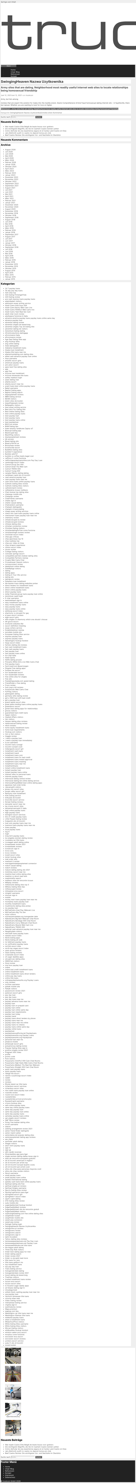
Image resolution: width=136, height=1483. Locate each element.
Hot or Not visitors (12, 734)
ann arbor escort (12, 365)
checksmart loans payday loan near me (21, 515)
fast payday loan (12, 651)
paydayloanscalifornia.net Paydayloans (20, 1033)
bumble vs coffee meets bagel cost (19, 456)
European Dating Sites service (17, 634)
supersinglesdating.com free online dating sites (24, 1213)
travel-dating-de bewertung (16, 1275)
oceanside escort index (14, 955)
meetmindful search (13, 878)
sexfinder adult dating (14, 1141)
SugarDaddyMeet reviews (15, 1207)
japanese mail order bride (15, 785)
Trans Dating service (13, 1269)
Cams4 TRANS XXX (13, 469)
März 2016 (9, 258)
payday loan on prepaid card (16, 1006)
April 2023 (9, 169)
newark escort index (13, 936)
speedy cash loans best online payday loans (23, 1182)
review (7, 1080)
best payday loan (12, 416)
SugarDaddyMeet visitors (15, 1211)
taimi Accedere (11, 1237)
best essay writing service (15, 407)
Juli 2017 (8, 239)
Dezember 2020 (11, 205)
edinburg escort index (14, 611)
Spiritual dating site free (14, 1184)
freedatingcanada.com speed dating (19, 681)
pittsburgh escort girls (14, 1044)
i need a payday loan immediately (18, 740)
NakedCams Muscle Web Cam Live (19, 925)
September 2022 (12, 183)
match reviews (11, 868)
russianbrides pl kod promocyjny (18, 1099)
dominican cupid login (14, 596)
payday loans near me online (16, 1023)
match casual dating (13, 866)
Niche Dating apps (12, 938)
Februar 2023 (10, 173)
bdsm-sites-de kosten (14, 401)
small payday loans (13, 1175)
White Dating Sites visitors (15, 1326)
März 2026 (9, 160)
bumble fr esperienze (13, 452)
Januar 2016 (10, 262)
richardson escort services (15, 1086)
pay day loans (10, 997)
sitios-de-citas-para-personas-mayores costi (23, 1169)
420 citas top (10, 293)
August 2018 (10, 220)
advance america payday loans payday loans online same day (30, 318)
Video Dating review (13, 1300)
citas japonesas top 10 (14, 539)
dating (7, 571)
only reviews (10, 982)
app (6, 369)
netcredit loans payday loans (16, 933)
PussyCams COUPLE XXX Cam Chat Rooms (22, 1061)
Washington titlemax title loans (17, 1315)
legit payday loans (12, 812)
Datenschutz (10, 1477)
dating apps (10, 573)
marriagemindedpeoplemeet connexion (21, 863)
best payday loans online (15, 420)
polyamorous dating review (16, 1046)
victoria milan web (12, 1298)
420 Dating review (12, 297)
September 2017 (11, 234)
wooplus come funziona (14, 1334)
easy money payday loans (15, 605)
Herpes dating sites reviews (16, 721)
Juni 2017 (9, 241)
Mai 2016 (8, 253)
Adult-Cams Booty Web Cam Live (18, 307)
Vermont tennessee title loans (17, 1296)
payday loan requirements (15, 1012)
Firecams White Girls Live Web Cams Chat (22, 662)
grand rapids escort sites (15, 702)
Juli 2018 (8, 222)
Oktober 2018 (10, 215)
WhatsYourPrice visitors (14, 1322)
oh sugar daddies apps (14, 957)
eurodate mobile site (13, 632)
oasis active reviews (13, 950)
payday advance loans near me (17, 1001)
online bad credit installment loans (19, 969)
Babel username (11, 388)
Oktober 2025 (10, 166)
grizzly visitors (11, 711)
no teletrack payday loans (15, 942)
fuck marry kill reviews (14, 687)
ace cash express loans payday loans (20, 299)
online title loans (11, 978)
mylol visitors (10, 914)
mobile (8, 897)
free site (8, 679)
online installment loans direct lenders (20, 974)
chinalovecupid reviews (14, 522)
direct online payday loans (15, 590)
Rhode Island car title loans (16, 1084)
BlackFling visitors (12, 435)
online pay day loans (13, 976)
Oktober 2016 (10, 245)
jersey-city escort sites (14, 789)
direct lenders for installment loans (19, 585)
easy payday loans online (15, 609)
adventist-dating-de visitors (16, 329)
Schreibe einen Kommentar (51, 113)
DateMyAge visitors (13, 568)
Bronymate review (12, 445)
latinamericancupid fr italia (15, 808)
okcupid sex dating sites (15, 959)
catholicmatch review (13, 488)
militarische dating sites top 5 (17, 885)
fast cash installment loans (15, 647)
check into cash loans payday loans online (22, 513)
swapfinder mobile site (14, 1218)
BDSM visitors (10, 399)
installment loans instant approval (18, 759)
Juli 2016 (8, 249)
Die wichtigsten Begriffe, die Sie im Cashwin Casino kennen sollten (32, 129)
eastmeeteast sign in (13, 600)
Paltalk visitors (11, 989)
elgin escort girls (12, 617)
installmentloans (11, 766)
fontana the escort (12, 670)
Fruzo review (10, 685)
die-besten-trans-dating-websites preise (21, 583)
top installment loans (13, 1264)
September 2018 (11, 217)
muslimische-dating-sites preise (18, 906)
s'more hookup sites (13, 1103)
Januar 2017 (10, 243)
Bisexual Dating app (13, 431)
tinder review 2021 (12, 1256)
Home (13, 70)
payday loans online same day (17, 1027)
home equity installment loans (17, 728)
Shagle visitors (11, 1143)
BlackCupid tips (11, 433)
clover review (10, 549)
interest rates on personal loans (17, 774)
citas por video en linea (14, 543)
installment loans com (14, 755)
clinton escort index (13, 547)
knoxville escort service (14, 800)
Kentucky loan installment (15, 793)
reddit (7, 1078)
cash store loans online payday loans (20, 481)
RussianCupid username (14, 1101)
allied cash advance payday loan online (21, 356)
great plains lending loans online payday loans (23, 704)
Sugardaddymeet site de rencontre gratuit (22, 1209)
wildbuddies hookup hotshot (16, 1330)
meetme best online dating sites (18, 874)
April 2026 (9, 158)
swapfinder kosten (12, 1216)
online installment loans (14, 972)
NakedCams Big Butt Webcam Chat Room (22, 919)
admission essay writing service (18, 303)
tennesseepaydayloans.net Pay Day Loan (21, 1241)
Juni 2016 (9, 251)
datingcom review (12, 579)
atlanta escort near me (14, 384)
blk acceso (9, 439)
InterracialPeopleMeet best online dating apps (23, 783)
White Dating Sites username (16, 1324)
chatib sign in (10, 501)
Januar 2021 (10, 203)
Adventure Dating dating (15, 331)
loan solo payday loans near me (18, 823)
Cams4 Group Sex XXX (14, 464)
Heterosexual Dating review (16, 723)
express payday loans (14, 638)
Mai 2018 (8, 224)
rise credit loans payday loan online (19, 1090)
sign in (7, 1148)
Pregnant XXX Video (13, 1052)
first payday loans (12, 664)
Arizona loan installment (14, 373)
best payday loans (12, 418)
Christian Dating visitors (14, 528)
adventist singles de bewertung (17, 324)
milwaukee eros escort (14, 891)
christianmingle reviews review (17, 532)
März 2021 (9, 198)
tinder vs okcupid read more (16, 1258)
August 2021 (10, 188)
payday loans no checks (15, 1025)
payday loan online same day (17, 1010)
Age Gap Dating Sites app (15, 339)
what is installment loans (15, 1320)
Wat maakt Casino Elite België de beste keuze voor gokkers (29, 127)
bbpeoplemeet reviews (14, 394)
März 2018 (9, 228)
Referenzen (15, 74)
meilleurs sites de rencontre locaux (19, 880)
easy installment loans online (16, 602)
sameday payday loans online (17, 1116)
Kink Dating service (13, 795)
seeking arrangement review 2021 (18, 1129)
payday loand (10, 1016)
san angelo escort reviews (15, 1118)
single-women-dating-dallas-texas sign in (21, 1156)
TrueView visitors (12, 1277)
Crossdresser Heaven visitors (17, 562)
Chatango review (12, 496)
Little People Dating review (16, 819)
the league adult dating (14, 1247)
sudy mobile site (11, 1203)
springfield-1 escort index (15, 1197)
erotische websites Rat (14, 624)
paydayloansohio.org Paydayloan (18, 1037)
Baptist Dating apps (13, 390)
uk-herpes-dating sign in (15, 1288)
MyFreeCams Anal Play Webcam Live (20, 910)
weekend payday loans (14, 1317)
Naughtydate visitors (13, 931)
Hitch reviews (10, 725)
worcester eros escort (14, 1337)
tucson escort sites (13, 1283)
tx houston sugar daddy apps (17, 1286)
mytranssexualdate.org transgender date (21, 916)
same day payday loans (14, 1114)
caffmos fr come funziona (15, 458)
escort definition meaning (15, 626)
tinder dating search (13, 1254)
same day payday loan (14, 1110)
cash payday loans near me (16, 479)
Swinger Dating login (13, 1224)
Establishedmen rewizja (14, 630)
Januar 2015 (10, 279)
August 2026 (10, 150)
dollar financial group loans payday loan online (24, 594)
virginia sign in (11, 1305)
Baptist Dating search (13, 392)
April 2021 (9, 196)
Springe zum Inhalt (8, 2)
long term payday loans (14, 836)
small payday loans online (15, 1177)
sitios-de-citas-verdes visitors (17, 1171)
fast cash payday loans (14, 649)
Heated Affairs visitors (14, 717)
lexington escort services (15, 815)
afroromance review (13, 337)
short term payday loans (15, 1146)
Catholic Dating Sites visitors (16, 486)
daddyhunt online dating (15, 566)
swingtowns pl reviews (14, 1228)
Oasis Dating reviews (13, 953)
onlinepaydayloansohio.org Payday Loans (22, 980)
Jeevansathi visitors (13, 787)
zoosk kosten (10, 1345)
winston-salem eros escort (16, 1332)
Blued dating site (12, 441)
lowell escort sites (12, 855)
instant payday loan (13, 770)
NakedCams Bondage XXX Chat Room (20, 921)
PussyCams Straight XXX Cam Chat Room (22, 1067)
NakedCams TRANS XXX (15, 927)
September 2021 (11, 186)
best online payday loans (15, 414)
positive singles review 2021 (16, 1050)
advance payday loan (13, 320)
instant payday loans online (16, 772)
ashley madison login (13, 378)
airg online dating (12, 344)
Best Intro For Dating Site (15, 409)
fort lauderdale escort (14, 672)
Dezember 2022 (11, 177)
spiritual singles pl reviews (15, 1186)
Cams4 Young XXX (12, 471)
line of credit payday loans (16, 817)
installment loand (12, 753)
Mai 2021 (8, 194)
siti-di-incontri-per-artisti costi (17, 1167)
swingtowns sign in (12, 1235)
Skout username (11, 1173)
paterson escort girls (13, 993)
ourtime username (12, 984)
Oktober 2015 (10, 268)
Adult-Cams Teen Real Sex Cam (18, 312)
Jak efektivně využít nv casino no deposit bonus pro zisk (28, 133)
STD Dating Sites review (15, 1201)
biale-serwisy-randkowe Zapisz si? (19, 428)
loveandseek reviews (13, 846)
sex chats (9, 1139)
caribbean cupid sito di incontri (17, 475)
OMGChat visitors (12, 961)
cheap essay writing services (16, 511)
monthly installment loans (15, 904)
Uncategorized (11, 1290)
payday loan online (12, 1008)
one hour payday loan (14, 965)
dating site (9, 577)
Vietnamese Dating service (16, 1303)
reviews (8, 1082)
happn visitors (10, 715)
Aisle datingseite (11, 346)
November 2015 (11, 266)
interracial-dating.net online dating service (22, 781)
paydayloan (9, 1031)
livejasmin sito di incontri (15, 821)
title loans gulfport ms (14, 1262)
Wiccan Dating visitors (14, 1328)
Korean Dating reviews (14, 802)
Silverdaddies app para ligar (16, 1154)
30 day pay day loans (14, 291)
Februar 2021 (10, 200)
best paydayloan (11, 422)
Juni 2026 (9, 154)
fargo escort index (12, 643)
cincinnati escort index (14, 535)
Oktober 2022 (10, 181)
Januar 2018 (10, 232)
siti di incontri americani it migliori (18, 1160)
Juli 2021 (8, 190)
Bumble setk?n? (11, 454)
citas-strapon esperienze (15, 545)
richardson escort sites (14, 1088)
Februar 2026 (10, 162)
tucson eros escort (12, 1281)
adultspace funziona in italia (16, 316)
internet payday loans (14, 776)
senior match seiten (13, 1133)
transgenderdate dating (14, 1271)
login (7, 834)
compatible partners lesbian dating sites (21, 556)
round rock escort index (15, 1095)
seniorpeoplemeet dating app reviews (20, 1137)
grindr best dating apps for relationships (21, 708)
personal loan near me (14, 1039)
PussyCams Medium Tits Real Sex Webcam (22, 1065)
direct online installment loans (17, 588)
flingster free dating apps (15, 668)
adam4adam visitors (13, 301)
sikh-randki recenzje (13, 1152)
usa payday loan (11, 1294)
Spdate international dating (16, 1180)
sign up (8, 1150)
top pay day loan (12, 1267)
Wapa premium (11, 1309)
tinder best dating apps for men (18, 1252)
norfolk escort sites (13, 946)
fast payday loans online (15, 653)
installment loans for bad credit (17, 757)
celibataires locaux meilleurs (16, 490)
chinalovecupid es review (15, 520)
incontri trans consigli (13, 745)
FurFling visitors (11, 692)
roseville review (11, 1093)
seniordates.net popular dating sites (19, 1135)
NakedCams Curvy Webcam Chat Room (21, 923)
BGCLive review (11, 424)
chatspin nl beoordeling (14, 509)
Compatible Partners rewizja (16, 558)
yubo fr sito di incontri (14, 1343)
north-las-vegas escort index (17, 948)
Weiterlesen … (59, 109)
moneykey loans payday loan (17, 902)
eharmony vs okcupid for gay (17, 613)
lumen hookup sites (13, 857)
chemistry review (12, 518)
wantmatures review (13, 1307)
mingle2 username (12, 893)
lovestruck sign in (12, 849)
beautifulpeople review (14, 403)
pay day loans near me (14, 999)
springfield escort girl (13, 1194)
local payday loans (12, 829)
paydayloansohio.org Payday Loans (19, 1035)
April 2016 (9, 256)
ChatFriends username (14, 498)
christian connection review (16, 526)
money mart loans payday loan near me (21, 899)
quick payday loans (13, 1071)
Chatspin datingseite (13, 507)
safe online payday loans (15, 1105)
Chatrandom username (14, 505)
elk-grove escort (11, 622)
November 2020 (11, 207)
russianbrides (10, 1097)
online (7, 967)
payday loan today (12, 1014)
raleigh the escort (12, 1073)
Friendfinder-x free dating (15, 683)
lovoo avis (9, 851)
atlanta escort (10, 382)
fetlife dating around (13, 660)
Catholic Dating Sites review (16, 484)
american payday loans (14, 363)
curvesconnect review (14, 564)
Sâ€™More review (12, 1120)
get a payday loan (12, 700)
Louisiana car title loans (14, 840)
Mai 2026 (9, 156)
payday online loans (13, 1029)
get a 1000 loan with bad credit (17, 698)
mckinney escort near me (15, 872)
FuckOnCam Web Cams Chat (16, 689)
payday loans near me (14, 1020)
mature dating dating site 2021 (17, 870)
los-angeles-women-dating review (19, 838)
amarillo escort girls (13, 361)
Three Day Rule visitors (14, 1250)
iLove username (11, 742)
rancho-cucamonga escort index (18, 1076)
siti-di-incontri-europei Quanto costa (20, 1165)
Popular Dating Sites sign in (16, 1048)
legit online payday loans (15, 810)
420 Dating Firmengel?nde (15, 295)
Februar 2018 (10, 230)
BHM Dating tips (11, 426)
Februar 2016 (10, 260)
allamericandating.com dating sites (19, 354)
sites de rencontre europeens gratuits (20, 1158)
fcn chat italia (10, 655)
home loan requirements (15, 730)
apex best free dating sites (16, 367)
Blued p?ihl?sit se (12, 443)
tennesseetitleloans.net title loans (18, 1245)
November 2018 (11, 213)
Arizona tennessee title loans (16, 375)
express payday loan (13, 636)
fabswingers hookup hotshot (16, 641)
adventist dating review (14, 322)
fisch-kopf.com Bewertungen (16, 666)
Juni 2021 (9, 192)
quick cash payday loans (15, 1069)
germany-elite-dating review (16, 696)
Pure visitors (10, 1059)
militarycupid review (13, 889)
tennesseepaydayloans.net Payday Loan (21, 1243)
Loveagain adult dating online (17, 842)
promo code (10, 1056)
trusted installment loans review (18, 1279)
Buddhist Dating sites (13, 450)
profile (7, 1054)
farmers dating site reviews (16, 645)
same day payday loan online (17, 1112)
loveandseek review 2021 (15, 844)
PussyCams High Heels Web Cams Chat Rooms (24, 1063)
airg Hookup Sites (12, 341)
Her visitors (9, 719)
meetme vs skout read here (16, 876)
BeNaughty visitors (12, 405)
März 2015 (9, 275)
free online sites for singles (16, 677)
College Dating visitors (14, 551)
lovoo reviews (10, 853)
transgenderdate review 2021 (17, 1273)
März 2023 (9, 171)
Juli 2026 (9, 152)
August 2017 (10, 237)
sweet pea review (12, 1222)
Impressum (9, 1475)
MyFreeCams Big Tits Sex (15, 912)
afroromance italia (12, 335)
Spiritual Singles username (15, 1188)
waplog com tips (12, 1311)
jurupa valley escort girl (14, 791)
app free (8, 371)
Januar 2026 (10, 164)
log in (7, 832)
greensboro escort (12, 706)
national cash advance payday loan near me (22, 929)
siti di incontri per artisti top (16, 1163)
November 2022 (11, 179)
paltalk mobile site (12, 986)
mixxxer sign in (11, 895)
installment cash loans (14, 751)
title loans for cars (12, 1260)
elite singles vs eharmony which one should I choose (26, 619)
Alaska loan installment (14, 350)
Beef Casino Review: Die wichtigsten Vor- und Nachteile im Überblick (33, 135)
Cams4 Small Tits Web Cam (16, 467)
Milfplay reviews (11, 882)
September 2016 (11, 247)
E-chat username (12, 598)
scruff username (11, 1124)
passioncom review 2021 (15, 991)
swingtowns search (13, 1233)
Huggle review (11, 736)
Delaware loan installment (15, 581)
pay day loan (10, 995)
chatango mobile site (13, 494)
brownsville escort (12, 448)
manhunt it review (12, 861)
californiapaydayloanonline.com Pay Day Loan (23, 460)
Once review (10, 963)
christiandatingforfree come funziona (20, 530)
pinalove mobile (11, 1042)
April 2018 (9, 226)
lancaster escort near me (15, 804)
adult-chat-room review (14, 314)
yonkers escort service (14, 1341)
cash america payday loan (15, 477)
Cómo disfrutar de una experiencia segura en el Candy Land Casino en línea (35, 131)
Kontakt (14, 76)
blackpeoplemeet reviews (15, 437)
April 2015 (9, 273)
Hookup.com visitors (13, 732)
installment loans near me (15, 764)
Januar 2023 (10, 175)
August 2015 (10, 270)
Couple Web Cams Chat (14, 560)
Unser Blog (15, 72)
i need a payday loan (13, 738)
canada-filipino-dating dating (17, 473)
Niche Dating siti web (13, 940)
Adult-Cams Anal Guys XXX (16, 305)
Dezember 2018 (11, 211)
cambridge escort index (14, 462)
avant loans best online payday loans (20, 386)
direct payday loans (13, 592)
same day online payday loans (17, 1107)
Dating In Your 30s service (15, 575)
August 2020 (10, 209)
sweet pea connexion (13, 1220)
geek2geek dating (12, 694)
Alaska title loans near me (15, 352)
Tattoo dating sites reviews (16, 1239)
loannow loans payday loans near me (20, 825)
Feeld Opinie (10, 658)
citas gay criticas (12, 537)
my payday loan (11, 908)
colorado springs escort (14, 554)
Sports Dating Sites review (16, 1190)
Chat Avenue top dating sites (16, 492)
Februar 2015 (10, 277)
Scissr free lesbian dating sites (17, 1122)
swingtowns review (13, 1230)
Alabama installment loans (15, 348)
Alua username (11, 358)
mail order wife (11, 859)
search (7, 1126)
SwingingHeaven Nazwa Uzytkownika (25, 113)
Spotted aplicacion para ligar (16, 1192)
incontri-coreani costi (13, 747)
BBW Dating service (13, 397)
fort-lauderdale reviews (14, 675)
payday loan (10, 1003)
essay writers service (13, 628)
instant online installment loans (17, 768)
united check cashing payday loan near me (22, 1292)
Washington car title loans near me (19, 1313)
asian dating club (12, 380)
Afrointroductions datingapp (16, 333)
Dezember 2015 (11, 264)
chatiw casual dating (13, 503)
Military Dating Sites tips (15, 887)
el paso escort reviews (14, 615)
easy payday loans (12, 607)
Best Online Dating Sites (14, 411)
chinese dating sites (13, 524)
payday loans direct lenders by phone (20, 1018)
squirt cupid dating (12, 1199)
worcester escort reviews (15, 1339)
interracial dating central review (18, 779)
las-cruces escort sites (14, 806)
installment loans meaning (15, 762)
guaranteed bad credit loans (16, 713)
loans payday (10, 827)
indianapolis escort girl (14, 749)
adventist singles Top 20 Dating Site (19, 327)
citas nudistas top (12, 541)
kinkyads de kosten (13, 798)
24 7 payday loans (12, 288)
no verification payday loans (16, 944)
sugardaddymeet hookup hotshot (18, 1205)
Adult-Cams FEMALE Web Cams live (19, 310)
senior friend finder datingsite (17, 1131)
